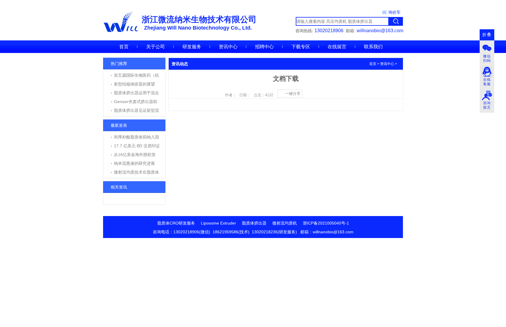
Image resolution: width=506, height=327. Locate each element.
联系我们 (373, 46)
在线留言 (337, 46)
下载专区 (300, 46)
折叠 (487, 34)
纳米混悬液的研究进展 (134, 163)
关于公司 (155, 46)
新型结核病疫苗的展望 (134, 84)
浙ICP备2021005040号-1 (326, 223)
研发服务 (191, 46)
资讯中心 (228, 46)
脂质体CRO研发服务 (176, 223)
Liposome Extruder (218, 223)
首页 (124, 46)
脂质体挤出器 (254, 223)
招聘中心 (264, 46)
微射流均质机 (284, 223)
